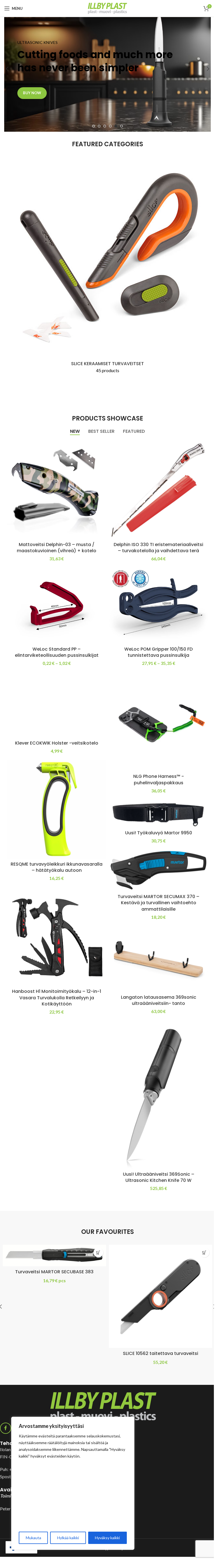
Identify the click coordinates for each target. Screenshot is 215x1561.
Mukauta (33, 1537)
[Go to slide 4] (110, 126)
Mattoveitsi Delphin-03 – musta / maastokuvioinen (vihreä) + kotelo (56, 547)
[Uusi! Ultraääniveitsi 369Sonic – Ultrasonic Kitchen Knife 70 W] (158, 1094)
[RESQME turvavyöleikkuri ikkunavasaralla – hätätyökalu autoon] (56, 809)
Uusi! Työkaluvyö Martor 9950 (158, 833)
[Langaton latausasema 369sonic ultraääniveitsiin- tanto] (158, 959)
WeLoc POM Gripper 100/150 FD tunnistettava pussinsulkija (158, 652)
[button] (7, 68)
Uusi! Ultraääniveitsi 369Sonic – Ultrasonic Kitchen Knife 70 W (158, 1177)
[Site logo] (107, 7)
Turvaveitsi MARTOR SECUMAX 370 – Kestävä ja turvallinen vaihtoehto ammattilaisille (158, 902)
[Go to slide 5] (115, 126)
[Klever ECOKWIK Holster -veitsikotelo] (56, 705)
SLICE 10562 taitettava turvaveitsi (160, 1353)
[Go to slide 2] (99, 126)
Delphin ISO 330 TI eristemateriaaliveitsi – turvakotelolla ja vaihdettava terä (158, 547)
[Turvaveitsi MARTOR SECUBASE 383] (54, 1255)
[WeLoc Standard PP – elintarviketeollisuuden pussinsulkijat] (56, 605)
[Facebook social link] (5, 1428)
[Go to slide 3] (104, 126)
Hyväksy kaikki (107, 1537)
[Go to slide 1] (93, 126)
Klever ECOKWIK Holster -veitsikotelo (56, 743)
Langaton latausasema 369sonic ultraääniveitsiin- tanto (158, 1000)
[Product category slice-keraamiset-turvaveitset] (107, 270)
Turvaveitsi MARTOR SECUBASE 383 (54, 1272)
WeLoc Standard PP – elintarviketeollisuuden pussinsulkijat (57, 652)
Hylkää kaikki (68, 1537)
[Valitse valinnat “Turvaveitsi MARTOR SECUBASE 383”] (98, 1252)
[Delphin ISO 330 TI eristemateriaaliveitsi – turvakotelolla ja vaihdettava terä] (158, 489)
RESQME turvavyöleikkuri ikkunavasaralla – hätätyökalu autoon (56, 867)
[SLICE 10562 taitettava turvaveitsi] (160, 1296)
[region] (72, 1483)
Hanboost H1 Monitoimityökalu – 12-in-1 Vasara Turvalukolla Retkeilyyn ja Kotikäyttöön (56, 997)
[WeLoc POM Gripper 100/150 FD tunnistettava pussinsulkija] (158, 605)
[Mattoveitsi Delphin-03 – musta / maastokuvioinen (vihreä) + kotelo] (56, 489)
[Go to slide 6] (121, 126)
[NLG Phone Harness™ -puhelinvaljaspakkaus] (158, 721)
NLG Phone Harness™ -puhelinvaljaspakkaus (158, 779)
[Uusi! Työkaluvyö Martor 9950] (158, 813)
